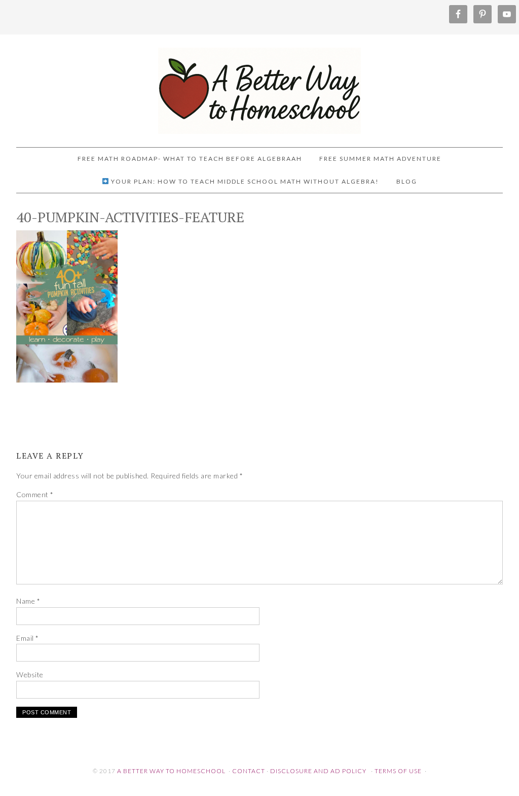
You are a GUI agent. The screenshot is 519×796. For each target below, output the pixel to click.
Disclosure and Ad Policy (318, 771)
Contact (248, 771)
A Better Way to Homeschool (259, 86)
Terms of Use (398, 771)
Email (27, 638)
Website (30, 674)
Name (28, 601)
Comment (35, 494)
